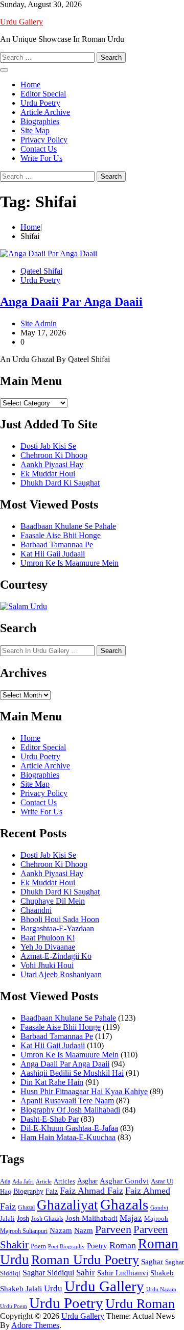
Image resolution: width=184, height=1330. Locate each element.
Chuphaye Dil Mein (52, 901)
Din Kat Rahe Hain (51, 1082)
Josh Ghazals (47, 1218)
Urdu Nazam (161, 1289)
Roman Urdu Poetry (85, 1259)
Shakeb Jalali (21, 1289)
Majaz (131, 1218)
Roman (122, 1245)
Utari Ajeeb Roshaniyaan (61, 974)
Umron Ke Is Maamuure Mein (69, 563)
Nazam (61, 1230)
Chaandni (36, 910)
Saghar (152, 1262)
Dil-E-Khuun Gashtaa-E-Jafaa (69, 1128)
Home (30, 84)
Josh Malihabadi (91, 1218)
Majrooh (156, 1218)
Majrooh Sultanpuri (24, 1231)
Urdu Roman (140, 1303)
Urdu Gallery (21, 21)
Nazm (83, 1230)
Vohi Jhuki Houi (47, 965)
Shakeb (162, 1272)
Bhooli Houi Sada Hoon (59, 919)
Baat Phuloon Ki (47, 937)
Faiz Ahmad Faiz (91, 1191)
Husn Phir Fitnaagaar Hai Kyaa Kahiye (84, 1091)
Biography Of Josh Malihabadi (70, 1109)
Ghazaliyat (67, 1205)
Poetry (97, 1245)
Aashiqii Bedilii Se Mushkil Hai (72, 1073)
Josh (23, 1218)
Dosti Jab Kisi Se (48, 446)
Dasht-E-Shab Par (49, 1119)
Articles (64, 1181)
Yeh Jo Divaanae (47, 946)
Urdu (53, 1288)
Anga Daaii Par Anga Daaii (71, 301)
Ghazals (124, 1204)
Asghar (87, 1181)
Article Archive (45, 112)
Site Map (35, 130)
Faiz (51, 1191)
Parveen (113, 1229)
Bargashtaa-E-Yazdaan (57, 928)
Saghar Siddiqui (48, 1272)
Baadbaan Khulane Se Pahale (68, 526)
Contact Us (38, 148)
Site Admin (38, 323)
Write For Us (41, 158)
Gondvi (159, 1208)
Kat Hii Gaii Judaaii (52, 553)
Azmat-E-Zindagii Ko (55, 956)
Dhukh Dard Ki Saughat (60, 482)
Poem (38, 1246)
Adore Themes (35, 1325)
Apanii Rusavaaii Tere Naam (67, 1100)
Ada (5, 1181)
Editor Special (43, 93)
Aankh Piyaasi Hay (51, 464)
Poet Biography (66, 1246)
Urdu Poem (13, 1306)
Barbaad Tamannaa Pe (56, 544)
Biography (28, 1191)
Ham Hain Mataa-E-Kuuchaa (68, 1137)
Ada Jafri (23, 1181)
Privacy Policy (43, 139)
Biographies (39, 121)
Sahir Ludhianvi (122, 1272)
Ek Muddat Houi (47, 473)
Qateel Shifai (41, 271)
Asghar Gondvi (124, 1181)
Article (44, 1181)
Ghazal (26, 1207)
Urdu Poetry (40, 103)
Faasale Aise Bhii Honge (60, 535)
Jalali (7, 1218)
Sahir (85, 1272)
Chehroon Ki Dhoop (53, 455)
